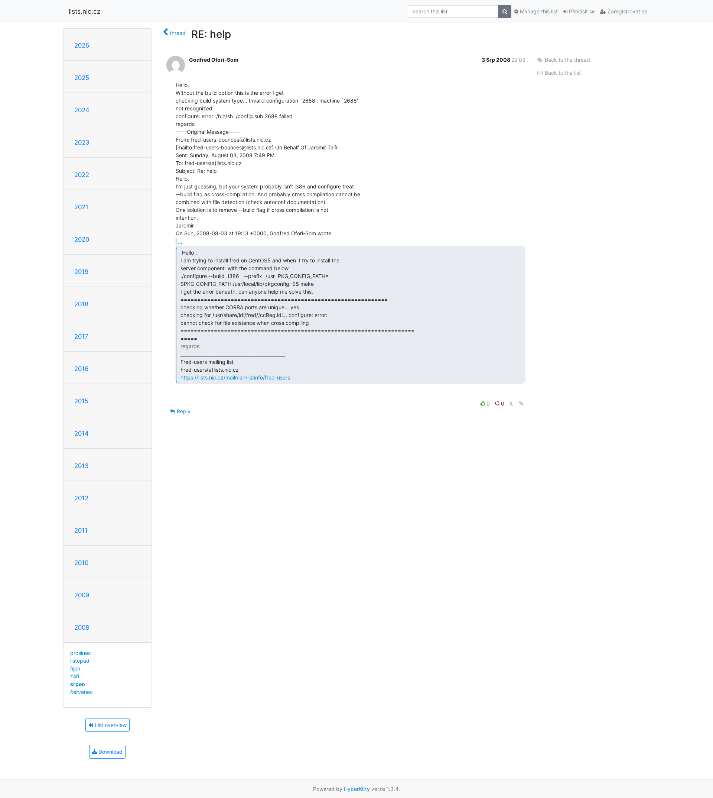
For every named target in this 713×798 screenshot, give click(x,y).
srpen (77, 684)
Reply (183, 411)
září (74, 676)
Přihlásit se (581, 11)
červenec (81, 692)
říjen (75, 668)
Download (110, 752)
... (180, 241)
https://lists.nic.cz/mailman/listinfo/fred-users (235, 377)
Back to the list (562, 73)
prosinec (80, 653)
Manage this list (538, 11)
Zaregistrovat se (626, 11)
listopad (79, 661)
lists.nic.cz (84, 11)
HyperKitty (357, 789)
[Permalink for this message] (521, 403)
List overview (110, 725)
